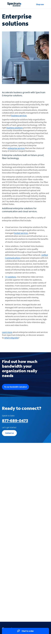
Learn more (7, 332)
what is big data (11, 337)
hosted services (21, 233)
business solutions (15, 127)
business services (19, 115)
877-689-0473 (15, 420)
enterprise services (16, 148)
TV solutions (10, 276)
